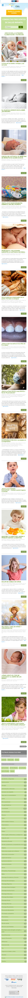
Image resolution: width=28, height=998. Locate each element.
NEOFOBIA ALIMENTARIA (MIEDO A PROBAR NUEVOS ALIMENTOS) (13, 537)
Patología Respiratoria (7, 907)
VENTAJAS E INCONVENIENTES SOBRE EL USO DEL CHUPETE (12, 203)
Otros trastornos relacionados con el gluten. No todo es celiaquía (13, 298)
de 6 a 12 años (15, 301)
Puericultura (7, 67)
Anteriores (23, 746)
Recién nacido (16, 114)
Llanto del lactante (15, 207)
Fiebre (3, 831)
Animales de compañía (7, 792)
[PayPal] (14, 982)
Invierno (4, 759)
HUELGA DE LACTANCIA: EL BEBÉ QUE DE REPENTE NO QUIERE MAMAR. (14, 157)
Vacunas (4, 954)
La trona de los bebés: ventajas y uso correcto (13, 64)
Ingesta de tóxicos (6, 857)
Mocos (3, 867)
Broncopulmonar (19, 394)
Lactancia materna (5, 114)
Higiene (3, 207)
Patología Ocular (6, 900)
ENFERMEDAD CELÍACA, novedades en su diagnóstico (14, 440)
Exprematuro (5, 825)
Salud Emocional (13, 67)
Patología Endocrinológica (8, 887)
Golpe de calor (5, 838)
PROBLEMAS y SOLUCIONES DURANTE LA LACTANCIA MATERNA (13, 251)
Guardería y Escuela (21, 395)
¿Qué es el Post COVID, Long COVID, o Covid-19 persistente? (13, 392)
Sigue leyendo (19, 122)
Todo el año (18, 67)
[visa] (6, 979)
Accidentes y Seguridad (6, 66)
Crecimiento (13, 253)
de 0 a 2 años (22, 66)
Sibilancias (4, 941)
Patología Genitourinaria (8, 890)
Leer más (24, 80)
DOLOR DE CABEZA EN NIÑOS (11, 582)
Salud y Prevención (18, 631)
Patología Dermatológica (8, 880)
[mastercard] (13, 979)
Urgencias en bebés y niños (9, 951)
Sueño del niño (22, 114)
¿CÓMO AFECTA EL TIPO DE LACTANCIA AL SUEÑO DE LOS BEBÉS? (11, 677)
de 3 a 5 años (9, 301)
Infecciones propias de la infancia (10, 851)
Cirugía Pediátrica (6, 805)
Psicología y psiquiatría (11, 540)
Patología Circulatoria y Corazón (10, 877)
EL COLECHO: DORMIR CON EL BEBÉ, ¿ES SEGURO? (13, 110)
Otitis (21, 207)
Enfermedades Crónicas (6, 302)
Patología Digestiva (14, 302)
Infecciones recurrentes (8, 854)
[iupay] (19, 979)
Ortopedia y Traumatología (8, 871)
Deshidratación (6, 811)
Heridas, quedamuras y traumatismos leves (13, 844)
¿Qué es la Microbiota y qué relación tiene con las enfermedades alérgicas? (13, 724)
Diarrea (15, 727)
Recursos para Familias (8, 926)
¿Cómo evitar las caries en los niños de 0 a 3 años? (13, 344)
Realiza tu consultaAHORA (14, 12)
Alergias (3, 300)
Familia (3, 67)
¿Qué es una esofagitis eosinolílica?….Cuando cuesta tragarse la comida (14, 490)
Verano (17, 759)
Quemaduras (5, 920)
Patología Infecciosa (5, 396)
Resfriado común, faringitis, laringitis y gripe (11, 930)
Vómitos (4, 961)
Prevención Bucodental (13, 347)
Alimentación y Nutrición (15, 66)
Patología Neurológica (14, 396)
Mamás (12, 771)
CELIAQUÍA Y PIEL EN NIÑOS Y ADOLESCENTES (11, 627)
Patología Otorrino (6, 903)
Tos (3, 948)
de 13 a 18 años (17, 493)
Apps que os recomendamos (9, 795)
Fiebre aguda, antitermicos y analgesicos (12, 834)
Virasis (3, 958)
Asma (3, 798)
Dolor (20, 301)
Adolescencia (4, 394)
